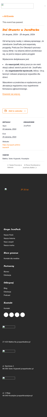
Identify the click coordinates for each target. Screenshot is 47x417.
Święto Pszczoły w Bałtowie (15, 166)
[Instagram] (17, 315)
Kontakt (7, 308)
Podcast (7, 295)
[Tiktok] (22, 315)
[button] (45, 6)
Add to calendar (15, 111)
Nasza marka (9, 245)
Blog (5, 288)
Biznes (6, 272)
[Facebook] (11, 315)
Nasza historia (9, 238)
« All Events (8, 16)
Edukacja (7, 275)
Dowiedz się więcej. (11, 94)
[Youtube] (6, 315)
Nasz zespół (8, 242)
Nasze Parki (8, 235)
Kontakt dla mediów (11, 258)
